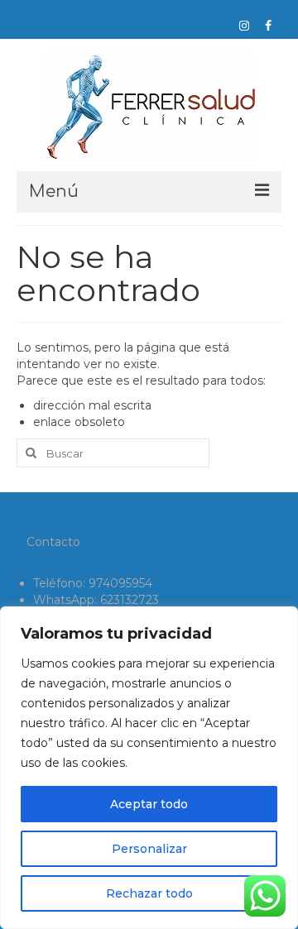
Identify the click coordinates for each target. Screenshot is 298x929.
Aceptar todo (149, 804)
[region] (149, 767)
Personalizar (149, 848)
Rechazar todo (149, 893)
